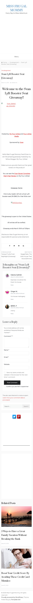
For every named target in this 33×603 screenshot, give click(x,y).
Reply (12, 285)
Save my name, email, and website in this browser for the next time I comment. (15, 375)
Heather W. (14, 82)
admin (13, 306)
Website (7, 364)
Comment (8, 336)
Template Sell (15, 599)
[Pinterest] (19, 417)
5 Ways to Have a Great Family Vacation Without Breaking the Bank (14, 535)
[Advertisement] (16, 36)
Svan (21, 142)
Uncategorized (5, 70)
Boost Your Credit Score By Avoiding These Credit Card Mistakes (15, 577)
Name (6, 350)
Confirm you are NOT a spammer (17, 386)
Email (6, 357)
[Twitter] (14, 417)
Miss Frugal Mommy (16, 8)
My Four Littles (15, 134)
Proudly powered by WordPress (12, 597)
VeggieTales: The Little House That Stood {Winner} (26, 256)
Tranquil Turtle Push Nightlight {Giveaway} (8, 255)
